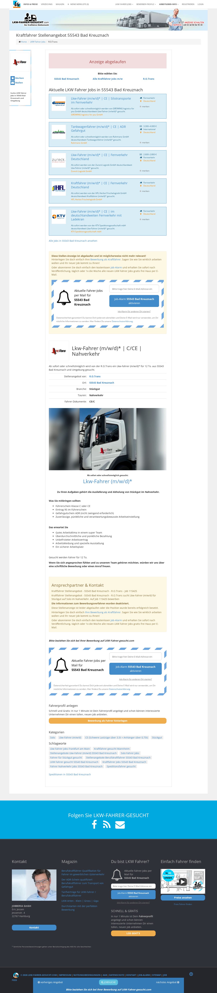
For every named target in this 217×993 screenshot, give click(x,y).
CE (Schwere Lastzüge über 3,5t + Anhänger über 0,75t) (116, 737)
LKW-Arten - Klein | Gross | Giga (80, 900)
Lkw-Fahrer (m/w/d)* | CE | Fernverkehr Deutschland (99, 157)
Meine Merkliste (79, 4)
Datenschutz (116, 975)
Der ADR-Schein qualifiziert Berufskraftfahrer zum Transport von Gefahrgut (83, 883)
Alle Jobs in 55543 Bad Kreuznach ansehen (73, 240)
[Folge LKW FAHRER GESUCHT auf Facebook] (94, 825)
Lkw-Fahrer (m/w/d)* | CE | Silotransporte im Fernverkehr (101, 100)
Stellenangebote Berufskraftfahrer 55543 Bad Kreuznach (118, 757)
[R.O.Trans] (20, 62)
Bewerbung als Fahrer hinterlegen (107, 720)
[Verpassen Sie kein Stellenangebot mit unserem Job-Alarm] (119, 825)
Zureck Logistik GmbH (81, 171)
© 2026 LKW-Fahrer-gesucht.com (38, 975)
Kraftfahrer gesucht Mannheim (112, 748)
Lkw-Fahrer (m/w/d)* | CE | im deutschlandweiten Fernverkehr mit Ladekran (96, 215)
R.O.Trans (95, 376)
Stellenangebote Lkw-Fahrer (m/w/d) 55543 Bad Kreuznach (83, 753)
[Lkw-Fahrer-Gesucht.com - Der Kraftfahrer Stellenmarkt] (30, 19)
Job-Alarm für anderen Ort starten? (134, 311)
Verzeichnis (46, 4)
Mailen (19, 82)
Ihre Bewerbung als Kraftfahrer (103, 612)
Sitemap (156, 975)
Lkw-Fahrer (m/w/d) (70, 737)
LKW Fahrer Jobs (37, 41)
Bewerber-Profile (145, 4)
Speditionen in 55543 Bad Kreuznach (70, 774)
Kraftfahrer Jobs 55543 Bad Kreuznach (124, 762)
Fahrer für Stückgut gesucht (66, 757)
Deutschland (149, 101)
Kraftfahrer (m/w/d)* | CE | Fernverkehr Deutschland (99, 185)
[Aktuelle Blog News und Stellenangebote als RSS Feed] (107, 825)
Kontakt (131, 975)
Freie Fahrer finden (183, 904)
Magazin (60, 4)
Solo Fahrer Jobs (130, 753)
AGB (105, 975)
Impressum (65, 975)
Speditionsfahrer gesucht (121, 766)
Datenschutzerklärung (122, 321)
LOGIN (200, 4)
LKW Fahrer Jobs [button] (123, 4)
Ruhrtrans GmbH (79, 142)
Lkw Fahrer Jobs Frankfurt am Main (70, 748)
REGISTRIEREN (188, 4)
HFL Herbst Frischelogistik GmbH (86, 199)
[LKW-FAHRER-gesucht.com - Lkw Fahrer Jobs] (17, 4)
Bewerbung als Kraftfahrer (105, 259)
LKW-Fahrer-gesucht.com (136, 989)
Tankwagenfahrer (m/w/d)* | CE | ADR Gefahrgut (98, 129)
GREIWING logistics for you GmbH (87, 114)
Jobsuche (109, 982)
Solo (52, 737)
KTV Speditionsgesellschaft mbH (86, 231)
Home (24, 41)
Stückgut (157, 737)
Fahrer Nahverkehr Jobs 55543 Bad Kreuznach (76, 766)
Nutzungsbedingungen (87, 975)
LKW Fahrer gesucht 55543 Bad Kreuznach (74, 762)
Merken (19, 78)
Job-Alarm (116, 267)
